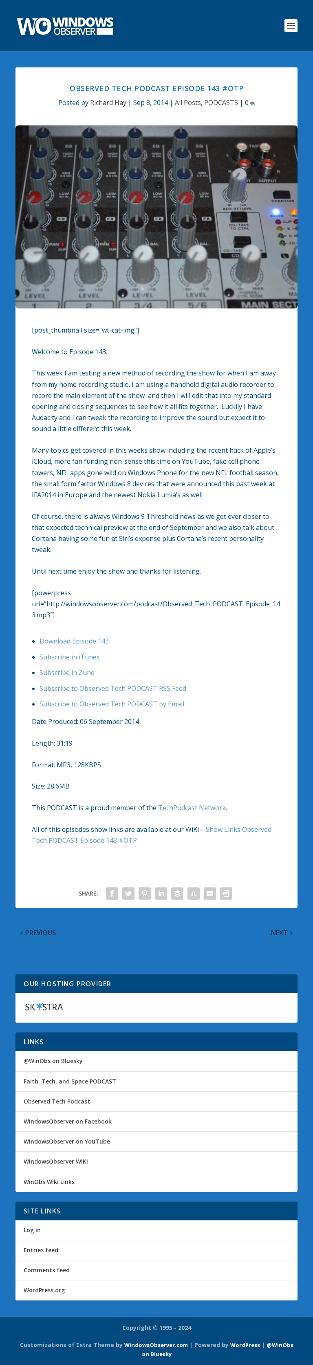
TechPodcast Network (192, 807)
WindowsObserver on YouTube (67, 1141)
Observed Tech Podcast (57, 1101)
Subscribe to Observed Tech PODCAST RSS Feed (113, 688)
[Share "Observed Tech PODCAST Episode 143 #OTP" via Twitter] (128, 893)
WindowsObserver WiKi (56, 1161)
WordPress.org (44, 1290)
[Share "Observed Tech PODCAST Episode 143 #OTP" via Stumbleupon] (193, 893)
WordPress (245, 1345)
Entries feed (41, 1250)
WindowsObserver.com (156, 1345)
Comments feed (47, 1270)
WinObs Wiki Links (49, 1182)
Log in (32, 1230)
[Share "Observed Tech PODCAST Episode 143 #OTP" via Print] (226, 893)
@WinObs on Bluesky (53, 1061)
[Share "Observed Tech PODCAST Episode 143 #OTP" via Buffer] (177, 893)
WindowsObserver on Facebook (68, 1121)
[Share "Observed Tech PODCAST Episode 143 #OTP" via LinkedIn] (161, 893)
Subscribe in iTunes (70, 656)
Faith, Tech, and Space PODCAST (70, 1081)
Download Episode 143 (74, 641)
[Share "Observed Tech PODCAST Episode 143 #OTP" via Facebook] (112, 893)
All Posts (188, 102)
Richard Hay (108, 102)
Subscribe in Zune (67, 672)
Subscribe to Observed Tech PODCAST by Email (112, 703)
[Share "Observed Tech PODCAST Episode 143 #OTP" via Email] (210, 893)
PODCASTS (221, 102)
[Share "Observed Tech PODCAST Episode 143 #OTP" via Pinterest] (145, 893)
